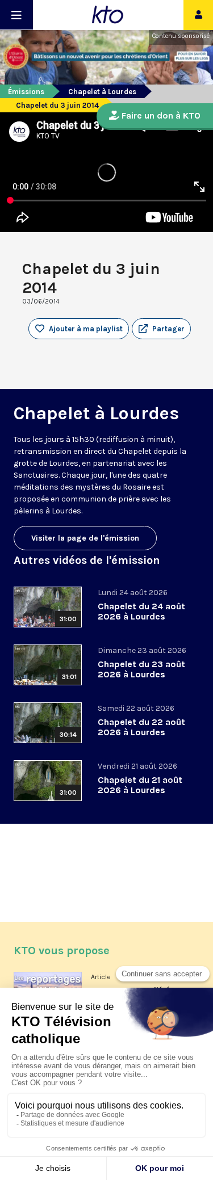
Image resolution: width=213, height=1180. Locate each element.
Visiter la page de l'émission (85, 538)
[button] (161, 329)
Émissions (26, 91)
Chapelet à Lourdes (102, 91)
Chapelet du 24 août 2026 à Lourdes (141, 611)
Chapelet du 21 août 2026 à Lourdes (140, 784)
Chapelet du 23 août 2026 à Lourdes (141, 669)
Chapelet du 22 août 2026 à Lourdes (141, 727)
